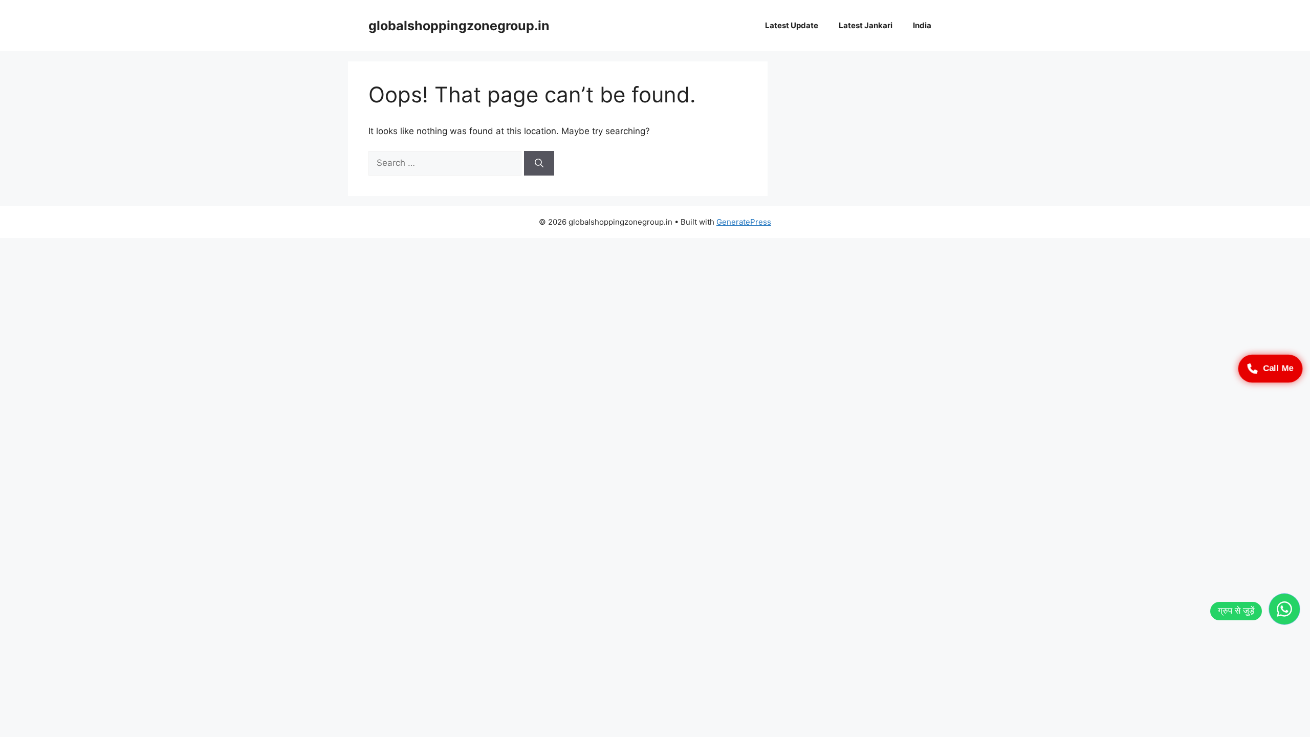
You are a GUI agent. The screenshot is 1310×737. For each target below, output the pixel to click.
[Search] (539, 163)
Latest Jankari (865, 25)
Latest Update (791, 25)
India (922, 25)
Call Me (1278, 368)
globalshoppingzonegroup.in (459, 25)
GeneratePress (743, 222)
